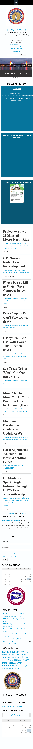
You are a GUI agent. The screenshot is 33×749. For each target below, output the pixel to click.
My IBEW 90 (16, 51)
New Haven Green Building (10, 668)
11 (21, 641)
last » (26, 644)
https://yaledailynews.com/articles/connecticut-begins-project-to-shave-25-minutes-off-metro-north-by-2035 (16, 245)
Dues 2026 (17, 89)
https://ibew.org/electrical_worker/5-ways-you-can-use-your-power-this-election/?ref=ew (16, 356)
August (16, 714)
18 (15, 644)
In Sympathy (12, 664)
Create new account (9, 554)
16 (9, 644)
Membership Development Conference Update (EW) (12, 427)
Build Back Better (13, 651)
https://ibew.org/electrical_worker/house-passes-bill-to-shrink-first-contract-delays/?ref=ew (16, 300)
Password (5, 547)
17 (12, 644)
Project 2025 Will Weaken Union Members (17, 136)
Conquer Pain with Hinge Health (17, 182)
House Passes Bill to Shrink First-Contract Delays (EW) (15, 288)
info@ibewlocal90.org (16, 44)
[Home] (16, 16)
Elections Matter (16, 657)
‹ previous (11, 513)
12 (24, 641)
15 (6, 644)
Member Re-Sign (16, 48)
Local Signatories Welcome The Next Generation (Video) (15, 455)
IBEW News (21, 660)
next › (24, 513)
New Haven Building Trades (21, 666)
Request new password (10, 556)
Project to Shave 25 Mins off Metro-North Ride (16, 235)
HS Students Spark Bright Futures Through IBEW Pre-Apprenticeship (15, 486)
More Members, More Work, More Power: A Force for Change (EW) (16, 398)
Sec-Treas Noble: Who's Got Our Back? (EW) (15, 372)
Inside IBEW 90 (11, 662)
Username (5, 541)
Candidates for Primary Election (12, 639)
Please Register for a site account (11, 520)
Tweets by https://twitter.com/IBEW (13, 706)
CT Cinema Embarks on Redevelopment (14, 262)
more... (20, 101)
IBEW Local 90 (16, 30)
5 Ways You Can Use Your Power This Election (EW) (14, 343)
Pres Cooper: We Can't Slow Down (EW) (15, 317)
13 (27, 641)
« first (5, 641)
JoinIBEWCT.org (16, 46)
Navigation (16, 2)
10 (18, 641)
